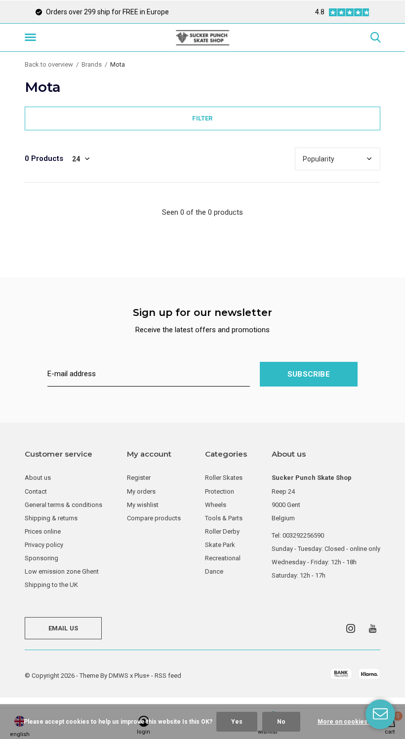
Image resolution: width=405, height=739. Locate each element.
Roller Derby (222, 531)
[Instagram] (350, 628)
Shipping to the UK (51, 584)
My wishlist (143, 504)
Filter (202, 118)
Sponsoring (41, 558)
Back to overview (49, 64)
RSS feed (168, 675)
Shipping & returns (51, 518)
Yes (237, 721)
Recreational (223, 558)
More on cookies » (345, 721)
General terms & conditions (63, 504)
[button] (32, 37)
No (281, 721)
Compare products (154, 518)
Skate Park (220, 544)
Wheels (215, 504)
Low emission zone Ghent (62, 571)
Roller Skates (224, 477)
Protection (219, 491)
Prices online (43, 531)
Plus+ (142, 675)
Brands (91, 64)
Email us (63, 628)
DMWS (118, 675)
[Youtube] (372, 628)
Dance (214, 571)
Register (139, 477)
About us (38, 477)
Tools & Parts (224, 518)
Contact (36, 491)
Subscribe (308, 374)
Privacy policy (44, 544)
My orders (141, 491)
